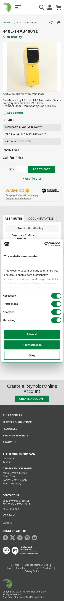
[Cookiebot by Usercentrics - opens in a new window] (45, 244)
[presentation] (13, 218)
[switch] (56, 304)
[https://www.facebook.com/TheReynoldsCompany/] (6, 537)
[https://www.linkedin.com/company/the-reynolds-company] (20, 537)
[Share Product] (51, 22)
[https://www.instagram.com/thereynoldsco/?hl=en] (28, 537)
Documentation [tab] (41, 218)
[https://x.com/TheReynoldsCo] (13, 537)
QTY (11, 169)
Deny (32, 355)
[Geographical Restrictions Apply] (32, 194)
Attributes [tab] (13, 218)
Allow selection (32, 344)
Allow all (32, 334)
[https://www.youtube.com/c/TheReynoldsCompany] (35, 537)
